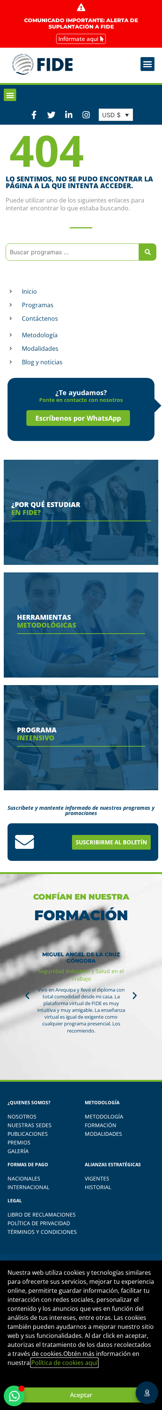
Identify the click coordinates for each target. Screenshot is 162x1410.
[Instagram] (86, 114)
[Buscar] (147, 252)
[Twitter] (51, 114)
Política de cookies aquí (64, 1363)
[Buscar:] (72, 252)
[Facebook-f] (34, 114)
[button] (148, 64)
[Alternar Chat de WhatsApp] (14, 1396)
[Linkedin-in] (68, 114)
